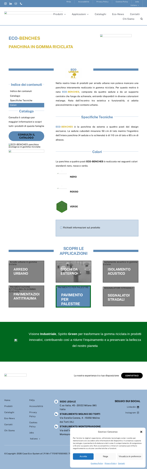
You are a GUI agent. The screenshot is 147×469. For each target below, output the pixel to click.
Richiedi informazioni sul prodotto (81, 227)
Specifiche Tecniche (21, 100)
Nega (105, 456)
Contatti (121, 463)
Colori (13, 105)
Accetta (83, 456)
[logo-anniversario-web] (33, 12)
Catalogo (15, 96)
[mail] (16, 3)
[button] (141, 431)
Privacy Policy (111, 463)
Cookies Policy (97, 463)
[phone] (21, 3)
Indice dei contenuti (21, 91)
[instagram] (5, 3)
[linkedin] (10, 3)
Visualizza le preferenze (130, 456)
